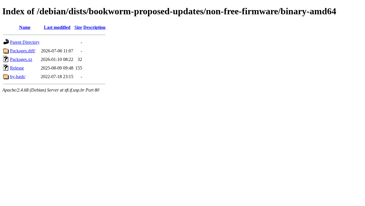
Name (25, 27)
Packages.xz (21, 59)
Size (78, 27)
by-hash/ (17, 76)
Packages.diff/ (22, 50)
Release (17, 68)
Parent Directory (25, 42)
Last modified (57, 27)
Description (94, 27)
